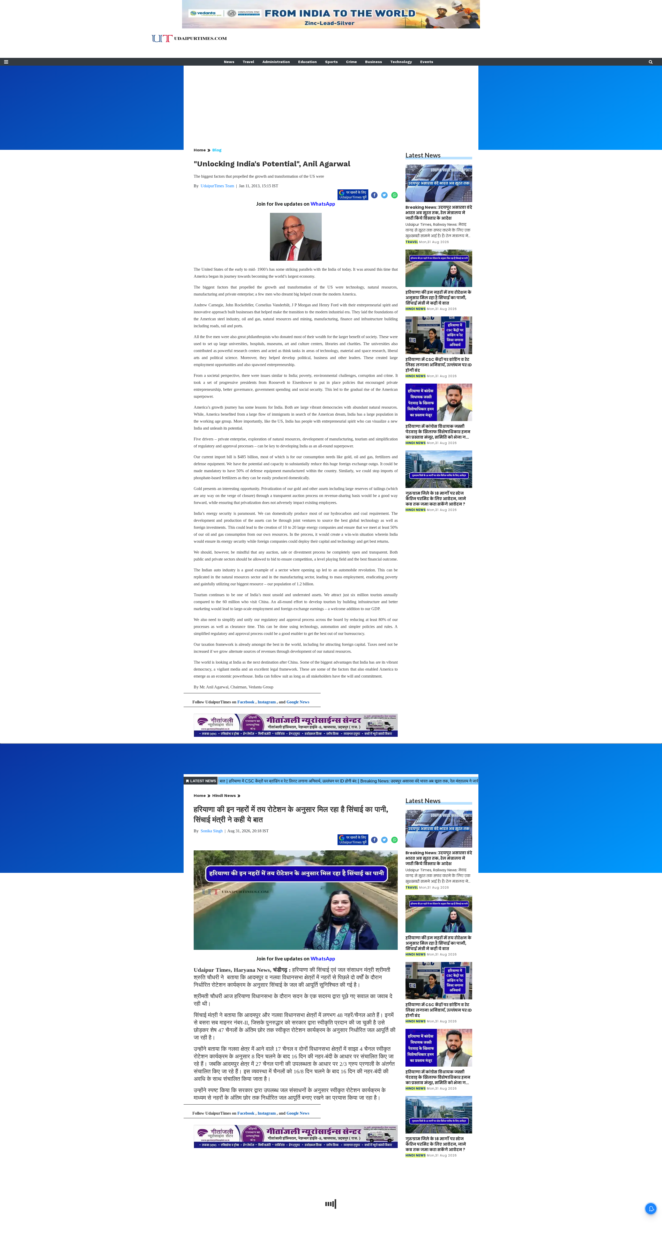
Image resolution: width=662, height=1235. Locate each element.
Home (200, 149)
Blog (217, 149)
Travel (248, 62)
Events (426, 62)
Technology (401, 62)
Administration (276, 62)
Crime (351, 62)
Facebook (245, 702)
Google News (298, 702)
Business (373, 62)
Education (307, 62)
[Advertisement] (331, 102)
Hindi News (224, 795)
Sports (331, 62)
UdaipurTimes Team (217, 186)
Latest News (423, 155)
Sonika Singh (212, 831)
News (229, 62)
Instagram (267, 702)
